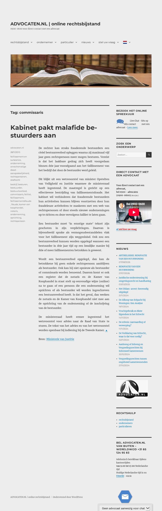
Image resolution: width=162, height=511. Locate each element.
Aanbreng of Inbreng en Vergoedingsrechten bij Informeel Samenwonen (131, 347)
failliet (27, 194)
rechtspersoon (17, 221)
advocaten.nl (17, 147)
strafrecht (15, 180)
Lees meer (132, 127)
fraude (14, 204)
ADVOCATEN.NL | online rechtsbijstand (55, 23)
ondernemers (126, 423)
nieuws (86, 42)
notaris (14, 211)
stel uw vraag (107, 42)
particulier (67, 42)
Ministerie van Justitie (60, 339)
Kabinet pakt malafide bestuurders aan (53, 131)
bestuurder (16, 187)
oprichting (15, 217)
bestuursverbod (18, 191)
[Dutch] (127, 42)
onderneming (17, 163)
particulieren (125, 426)
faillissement (17, 197)
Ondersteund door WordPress (68, 497)
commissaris (16, 194)
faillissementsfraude (20, 201)
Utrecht (120, 476)
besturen (23, 184)
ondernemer (45, 42)
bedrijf (13, 184)
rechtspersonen (18, 176)
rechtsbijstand (19, 42)
